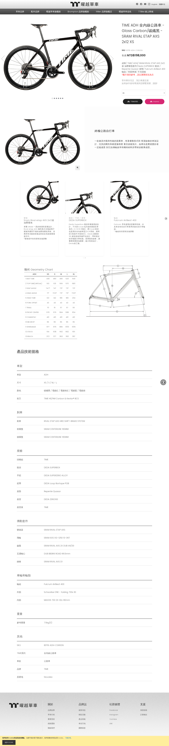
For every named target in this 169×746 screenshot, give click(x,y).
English (154, 4)
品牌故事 (51, 710)
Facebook (113, 710)
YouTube (113, 719)
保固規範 (143, 710)
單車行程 (51, 714)
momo (155, 101)
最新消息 (82, 710)
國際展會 (82, 728)
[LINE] (137, 4)
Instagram (113, 714)
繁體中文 (162, 4)
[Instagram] (149, 4)
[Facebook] (141, 4)
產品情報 (82, 719)
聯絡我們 (51, 728)
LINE (110, 723)
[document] (84, 741)
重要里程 (51, 719)
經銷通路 (51, 723)
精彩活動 (82, 714)
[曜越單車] (84, 4)
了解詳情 (68, 738)
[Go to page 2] (85, 257)
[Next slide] (166, 218)
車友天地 (82, 723)
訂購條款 (143, 714)
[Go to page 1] (83, 258)
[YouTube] (145, 4)
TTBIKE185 (134, 101)
